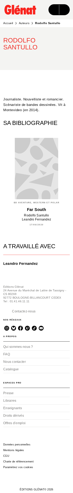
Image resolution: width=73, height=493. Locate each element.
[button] (63, 58)
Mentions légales (13, 450)
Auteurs (24, 23)
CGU (6, 455)
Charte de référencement (18, 461)
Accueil (8, 23)
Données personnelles (16, 444)
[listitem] (6, 328)
